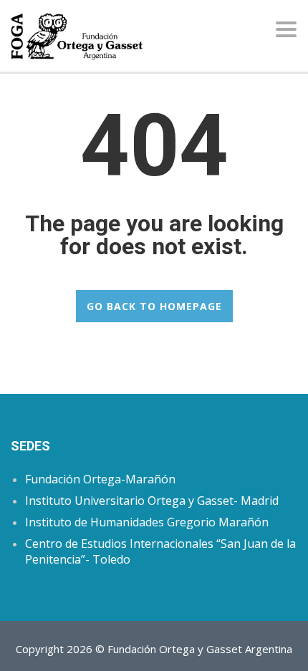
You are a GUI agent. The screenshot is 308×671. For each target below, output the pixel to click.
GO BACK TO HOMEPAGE (154, 306)
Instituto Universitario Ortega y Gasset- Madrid (152, 500)
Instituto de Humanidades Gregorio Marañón (147, 522)
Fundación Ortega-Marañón (100, 479)
